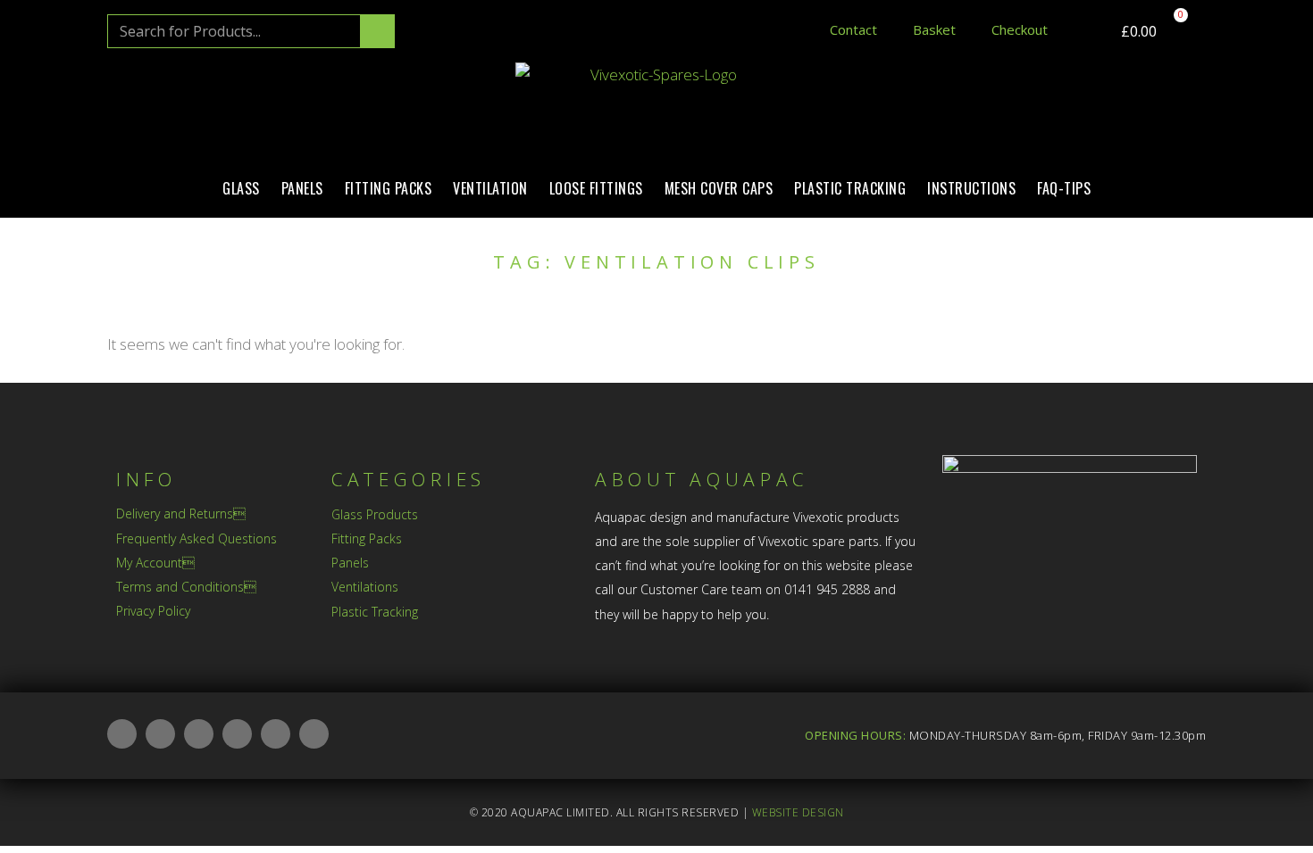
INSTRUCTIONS (971, 188)
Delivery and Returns (181, 513)
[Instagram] (198, 734)
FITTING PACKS (388, 188)
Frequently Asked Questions (196, 538)
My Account (155, 562)
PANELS (302, 188)
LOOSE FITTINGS (596, 188)
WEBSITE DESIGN (798, 812)
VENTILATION (490, 188)
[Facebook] (160, 734)
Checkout (1019, 29)
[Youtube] (275, 734)
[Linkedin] (122, 734)
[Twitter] (237, 734)
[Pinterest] (314, 734)
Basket (934, 29)
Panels (350, 562)
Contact (853, 29)
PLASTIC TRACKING (850, 188)
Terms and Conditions (186, 586)
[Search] (377, 31)
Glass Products (374, 514)
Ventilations (364, 586)
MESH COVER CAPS (719, 188)
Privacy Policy (153, 610)
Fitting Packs (366, 538)
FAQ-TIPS (1064, 188)
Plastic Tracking (374, 611)
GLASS (241, 188)
